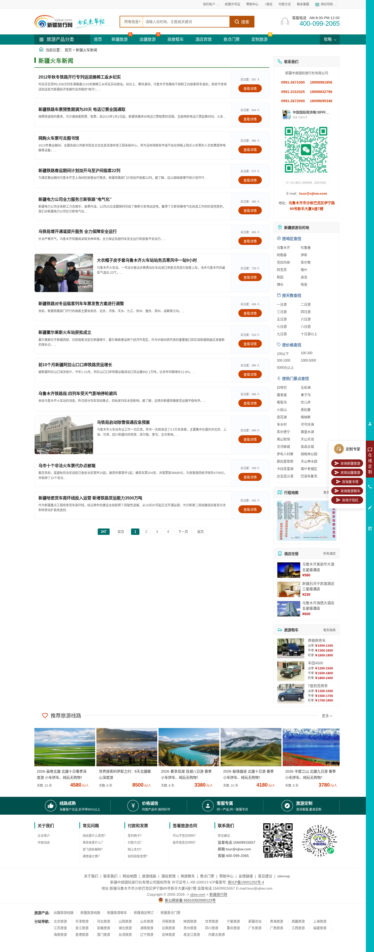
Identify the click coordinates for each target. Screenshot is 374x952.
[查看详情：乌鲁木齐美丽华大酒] (289, 570)
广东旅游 (255, 928)
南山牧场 (283, 439)
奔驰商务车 (317, 640)
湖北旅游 (125, 928)
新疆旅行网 (218, 894)
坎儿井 (306, 402)
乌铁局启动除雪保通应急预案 (123, 422)
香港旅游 (82, 934)
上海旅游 (319, 921)
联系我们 (110, 876)
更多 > (327, 716)
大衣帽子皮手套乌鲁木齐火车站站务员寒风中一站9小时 (147, 260)
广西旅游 (276, 928)
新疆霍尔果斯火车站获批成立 (64, 332)
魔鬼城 (282, 395)
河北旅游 (103, 921)
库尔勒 (306, 262)
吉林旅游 (168, 934)
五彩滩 (306, 387)
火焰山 (282, 410)
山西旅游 (125, 921)
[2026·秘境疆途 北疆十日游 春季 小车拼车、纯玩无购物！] (249, 747)
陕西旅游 (190, 921)
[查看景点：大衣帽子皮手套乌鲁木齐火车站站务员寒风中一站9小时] (64, 273)
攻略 (328, 39)
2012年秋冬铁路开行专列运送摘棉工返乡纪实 (79, 77)
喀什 (304, 270)
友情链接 (246, 876)
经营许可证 (232, 4)
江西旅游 (298, 928)
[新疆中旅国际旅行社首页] (75, 22)
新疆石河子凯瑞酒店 (318, 583)
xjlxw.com (197, 894)
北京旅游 (60, 921)
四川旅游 (211, 928)
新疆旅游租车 (117, 913)
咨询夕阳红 (350, 500)
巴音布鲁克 (309, 476)
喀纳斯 (306, 417)
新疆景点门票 (170, 913)
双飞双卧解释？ (93, 849)
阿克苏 (282, 270)
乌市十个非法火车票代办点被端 (66, 466)
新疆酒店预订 (144, 913)
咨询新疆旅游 (350, 463)
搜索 (245, 22)
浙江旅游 (82, 928)
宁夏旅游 (233, 921)
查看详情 (250, 88)
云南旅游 (168, 928)
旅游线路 (149, 876)
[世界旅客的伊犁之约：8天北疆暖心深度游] (124, 747)
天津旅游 (82, 921)
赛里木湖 (307, 432)
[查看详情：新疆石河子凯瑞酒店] (289, 589)
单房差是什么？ (93, 842)
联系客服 (303, 4)
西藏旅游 (298, 921)
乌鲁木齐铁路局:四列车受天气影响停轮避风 (77, 393)
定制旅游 (259, 39)
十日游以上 (309, 334)
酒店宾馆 (203, 39)
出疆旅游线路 (64, 913)
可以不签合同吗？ (185, 836)
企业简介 (44, 836)
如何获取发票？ (138, 856)
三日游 (282, 312)
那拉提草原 (285, 461)
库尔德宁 (283, 432)
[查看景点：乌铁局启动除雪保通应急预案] (64, 435)
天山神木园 (309, 461)
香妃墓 (306, 410)
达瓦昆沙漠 (285, 476)
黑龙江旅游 (191, 934)
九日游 (282, 334)
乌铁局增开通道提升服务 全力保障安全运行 (77, 231)
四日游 (306, 312)
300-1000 (283, 360)
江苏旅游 (60, 928)
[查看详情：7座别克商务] (291, 693)
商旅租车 (175, 39)
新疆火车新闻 (86, 50)
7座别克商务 (318, 686)
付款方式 (285, 4)
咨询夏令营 (350, 482)
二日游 (306, 304)
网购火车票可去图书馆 (58, 138)
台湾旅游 (125, 934)
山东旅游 (146, 921)
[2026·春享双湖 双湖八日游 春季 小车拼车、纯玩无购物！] (187, 747)
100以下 (283, 354)
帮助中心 (252, 4)
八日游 (306, 326)
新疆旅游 (119, 39)
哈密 (304, 284)
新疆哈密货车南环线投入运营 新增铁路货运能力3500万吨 (90, 498)
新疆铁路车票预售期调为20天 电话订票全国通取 (81, 109)
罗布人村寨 (285, 454)
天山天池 (307, 439)
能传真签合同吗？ (185, 842)
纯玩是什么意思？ (95, 836)
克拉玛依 (283, 262)
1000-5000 (308, 360)
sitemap (283, 876)
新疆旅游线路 (90, 913)
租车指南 (329, 630)
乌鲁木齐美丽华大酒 (318, 564)
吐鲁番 (306, 247)
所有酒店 (329, 554)
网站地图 (130, 876)
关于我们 (91, 876)
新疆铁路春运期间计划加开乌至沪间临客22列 (79, 170)
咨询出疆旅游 (350, 472)
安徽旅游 (103, 928)
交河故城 (283, 446)
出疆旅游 (147, 39)
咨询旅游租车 (350, 491)
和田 (280, 277)
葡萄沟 (282, 402)
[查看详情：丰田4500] (291, 671)
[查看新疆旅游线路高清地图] (306, 521)
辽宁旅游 (146, 934)
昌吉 (304, 277)
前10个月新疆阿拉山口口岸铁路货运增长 (75, 365)
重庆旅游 (233, 928)
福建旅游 (319, 928)
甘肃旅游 (211, 921)
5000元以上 (285, 367)
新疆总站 (255, 921)
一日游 (282, 304)
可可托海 (307, 424)
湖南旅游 (146, 928)
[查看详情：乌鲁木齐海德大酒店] (289, 609)
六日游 (306, 319)
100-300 (306, 353)
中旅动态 (44, 842)
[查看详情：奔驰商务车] (291, 648)
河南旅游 (168, 921)
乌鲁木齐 (283, 247)
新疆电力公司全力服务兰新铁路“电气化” (75, 199)
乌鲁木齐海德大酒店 (318, 603)
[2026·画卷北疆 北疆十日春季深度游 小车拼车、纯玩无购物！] (62, 747)
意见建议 (224, 836)
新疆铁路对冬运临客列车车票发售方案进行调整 (81, 303)
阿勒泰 (282, 255)
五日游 (282, 319)
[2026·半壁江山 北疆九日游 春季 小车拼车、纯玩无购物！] (311, 747)
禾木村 (282, 424)
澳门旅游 (103, 934)
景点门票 (231, 39)
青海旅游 (276, 921)
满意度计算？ (92, 856)
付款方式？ (135, 842)
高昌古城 (307, 446)
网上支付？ (135, 849)
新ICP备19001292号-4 (246, 882)
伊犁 (304, 255)
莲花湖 (282, 417)
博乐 (280, 284)
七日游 (282, 326)
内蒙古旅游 (216, 934)
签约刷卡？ (135, 836)
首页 (98, 39)
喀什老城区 (309, 469)
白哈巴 (282, 387)
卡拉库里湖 (285, 469)
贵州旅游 (190, 928)
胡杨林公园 (309, 454)
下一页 (183, 532)
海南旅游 (60, 934)
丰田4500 (315, 663)
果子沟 (306, 395)
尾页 (200, 532)
